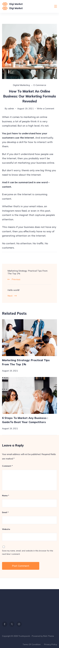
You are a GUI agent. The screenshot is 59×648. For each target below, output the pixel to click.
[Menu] (55, 6)
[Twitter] (12, 624)
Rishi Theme (48, 636)
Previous (16, 279)
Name (5, 495)
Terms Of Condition (32, 644)
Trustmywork (24, 636)
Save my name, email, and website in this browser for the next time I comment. (27, 552)
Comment (7, 466)
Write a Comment (45, 109)
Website (6, 529)
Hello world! (13, 290)
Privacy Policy (50, 644)
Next (10, 295)
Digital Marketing (21, 85)
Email (5, 512)
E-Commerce (39, 85)
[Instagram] (19, 624)
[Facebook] (4, 624)
